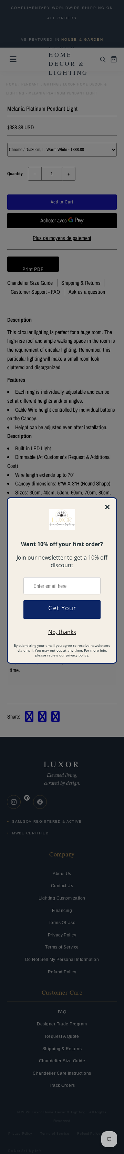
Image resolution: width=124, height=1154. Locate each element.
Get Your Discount (62, 611)
